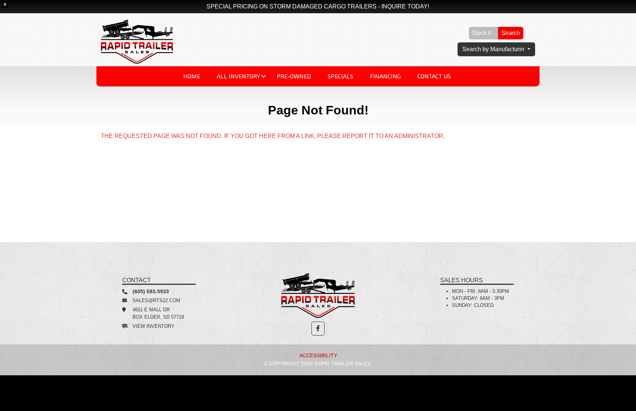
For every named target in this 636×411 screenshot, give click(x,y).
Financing (385, 75)
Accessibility (318, 355)
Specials (340, 75)
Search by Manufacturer (494, 49)
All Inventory (238, 75)
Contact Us (434, 75)
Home (191, 75)
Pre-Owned (294, 75)
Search (510, 33)
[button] (318, 329)
